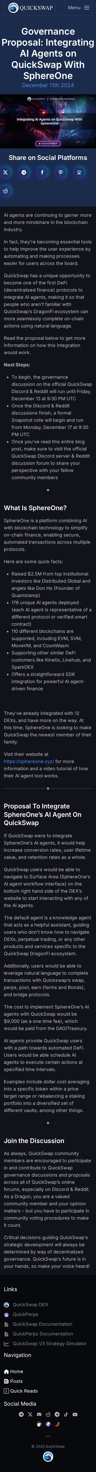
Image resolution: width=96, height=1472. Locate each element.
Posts (16, 1381)
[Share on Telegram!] (23, 172)
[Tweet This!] (5, 172)
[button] (78, 7)
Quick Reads (24, 1391)
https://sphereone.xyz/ (29, 761)
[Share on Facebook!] (42, 172)
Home (16, 1371)
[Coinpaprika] (57, 1423)
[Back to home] (29, 7)
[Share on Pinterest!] (60, 172)
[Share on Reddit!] (5, 191)
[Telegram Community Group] (21, 1414)
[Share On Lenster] (79, 172)
